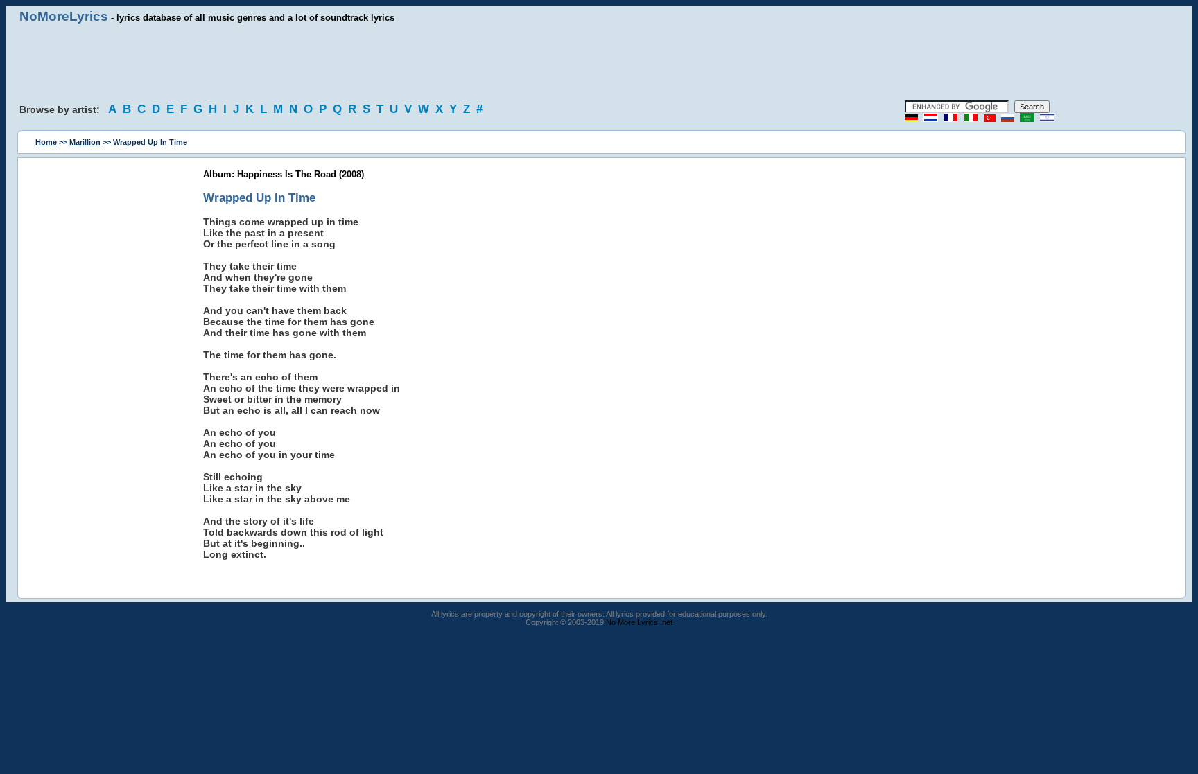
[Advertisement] (599, 62)
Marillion (85, 142)
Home (46, 142)
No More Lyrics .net (639, 622)
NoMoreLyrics (63, 16)
